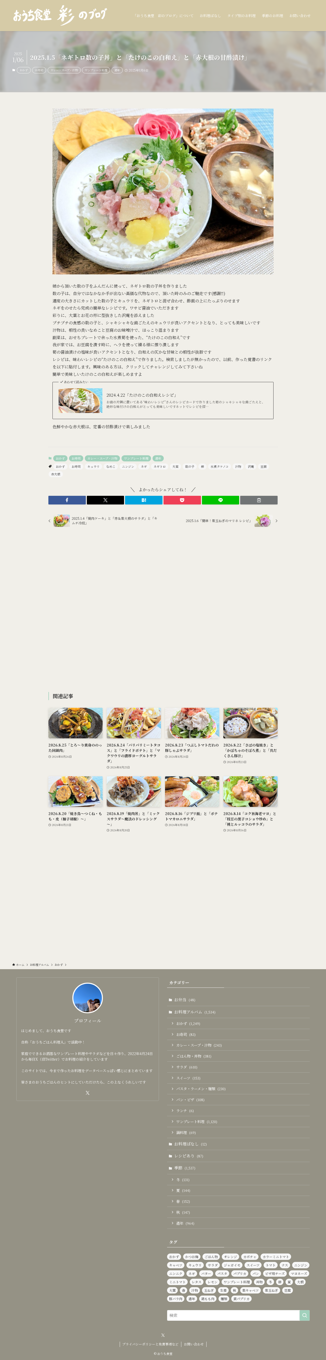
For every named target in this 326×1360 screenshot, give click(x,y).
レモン (213, 1281)
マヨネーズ (299, 1273)
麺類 (224, 1298)
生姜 (223, 1290)
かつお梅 (191, 1256)
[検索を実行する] (305, 1315)
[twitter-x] (87, 1093)
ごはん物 (211, 1256)
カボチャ (249, 1256)
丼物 (259, 1281)
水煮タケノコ (219, 466)
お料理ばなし (190, 1144)
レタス (196, 1281)
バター (206, 1273)
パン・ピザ (190, 1099)
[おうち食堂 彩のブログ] (60, 15)
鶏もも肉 (207, 1298)
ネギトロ (160, 466)
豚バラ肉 (175, 1298)
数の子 (189, 466)
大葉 (175, 466)
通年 (117, 70)
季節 (184, 1168)
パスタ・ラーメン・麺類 (201, 1088)
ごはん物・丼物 (193, 1056)
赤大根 (55, 474)
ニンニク (175, 1273)
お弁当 (184, 1000)
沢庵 (251, 466)
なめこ (110, 466)
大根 (300, 1281)
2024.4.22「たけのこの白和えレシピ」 (142, 395)
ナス (285, 1265)
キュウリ (93, 466)
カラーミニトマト (276, 1256)
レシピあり (188, 1156)
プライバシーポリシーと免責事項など (150, 1344)
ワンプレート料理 (96, 70)
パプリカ (239, 1273)
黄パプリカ (241, 1298)
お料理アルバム (194, 1012)
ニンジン (128, 466)
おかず (24, 70)
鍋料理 (186, 1132)
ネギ (144, 466)
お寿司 (39, 70)
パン (255, 1273)
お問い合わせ (194, 1344)
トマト (271, 1265)
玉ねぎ (209, 1290)
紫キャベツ (250, 1290)
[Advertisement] (163, 610)
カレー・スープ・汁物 (64, 70)
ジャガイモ (232, 1265)
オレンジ (230, 1256)
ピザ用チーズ (275, 1273)
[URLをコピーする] (259, 500)
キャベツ (175, 1265)
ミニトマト (177, 1281)
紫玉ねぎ (271, 1290)
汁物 (238, 466)
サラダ (186, 1067)
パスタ (222, 1273)
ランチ (185, 1110)
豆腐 (264, 466)
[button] (67, 500)
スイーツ (188, 1078)
